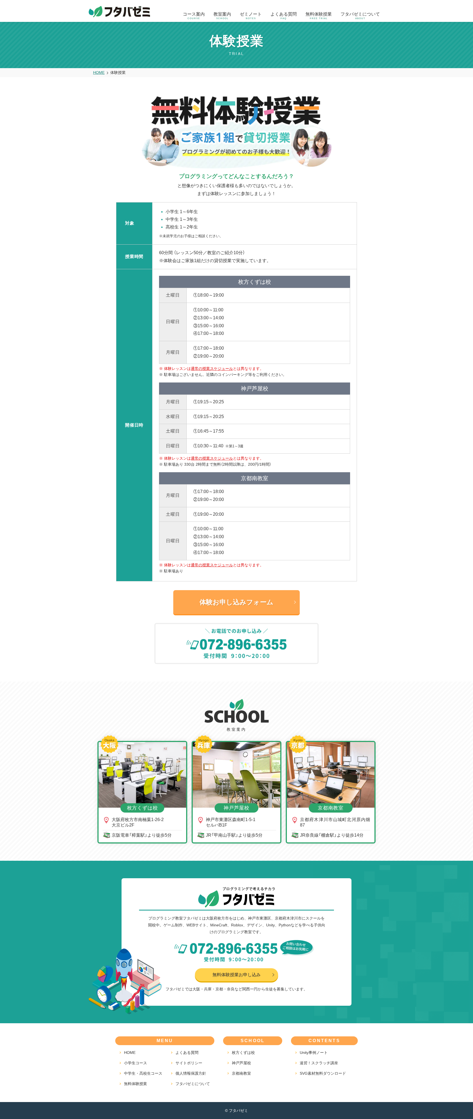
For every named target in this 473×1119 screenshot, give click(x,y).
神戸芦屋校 (241, 1063)
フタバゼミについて (360, 16)
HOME (129, 1052)
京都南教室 (241, 1073)
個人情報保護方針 (190, 1073)
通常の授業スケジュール (212, 368)
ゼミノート (251, 16)
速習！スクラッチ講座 (319, 1063)
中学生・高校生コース (143, 1073)
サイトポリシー (188, 1063)
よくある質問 (283, 16)
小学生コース (135, 1063)
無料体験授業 (318, 16)
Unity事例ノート (314, 1052)
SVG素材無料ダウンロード (323, 1073)
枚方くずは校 (243, 1052)
